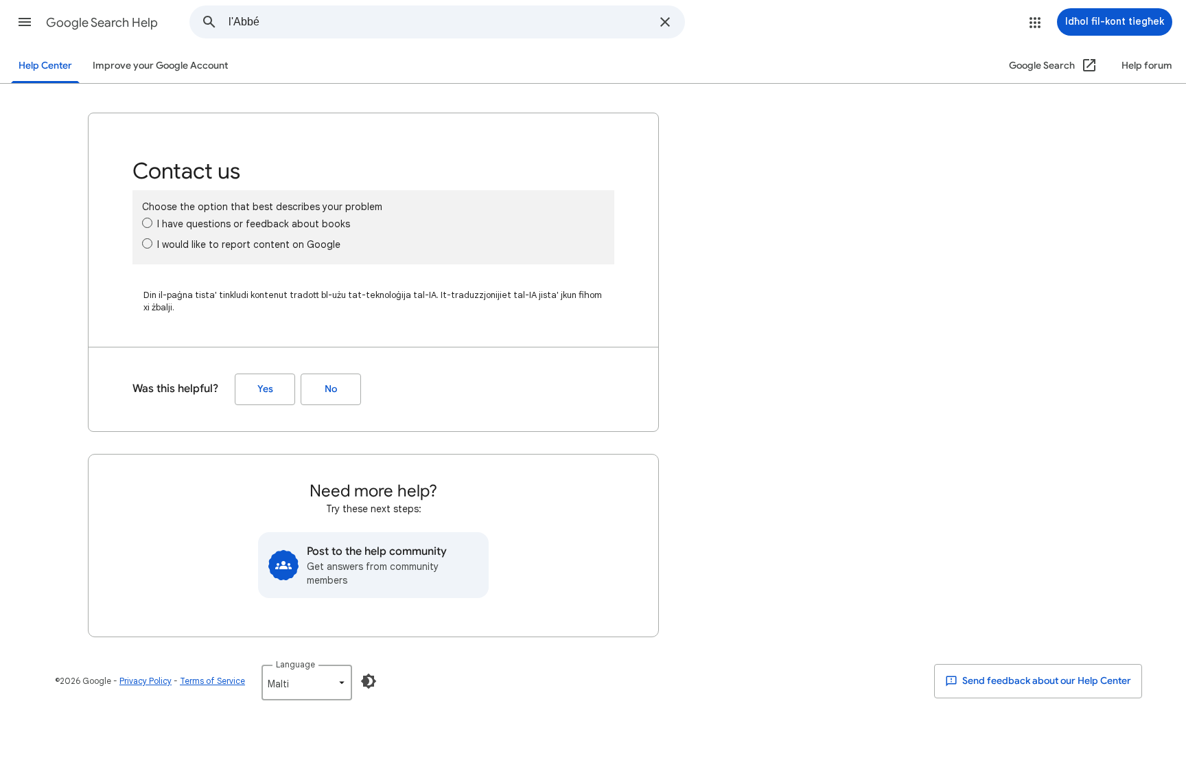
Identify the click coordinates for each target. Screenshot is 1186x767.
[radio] (147, 223)
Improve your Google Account (160, 65)
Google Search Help (102, 22)
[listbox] (306, 682)
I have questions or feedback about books (253, 224)
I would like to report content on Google (248, 244)
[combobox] (440, 22)
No (331, 389)
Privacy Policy (145, 681)
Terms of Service (212, 681)
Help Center (45, 65)
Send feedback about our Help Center (1045, 681)
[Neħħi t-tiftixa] (665, 22)
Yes (265, 389)
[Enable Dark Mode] (368, 681)
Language (295, 664)
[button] (24, 21)
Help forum (1146, 65)
